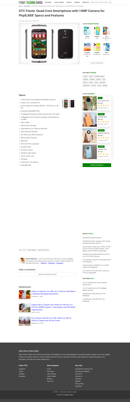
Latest (91, 24)
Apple (85, 76)
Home (20, 6)
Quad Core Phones (43, 250)
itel (104, 79)
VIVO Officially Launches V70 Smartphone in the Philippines (97, 261)
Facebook (51, 263)
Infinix (99, 79)
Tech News (48, 2)
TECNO (94, 85)
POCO (96, 82)
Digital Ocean (69, 395)
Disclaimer (78, 386)
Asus (90, 76)
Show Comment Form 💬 (47, 274)
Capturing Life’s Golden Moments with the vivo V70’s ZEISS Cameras (96, 255)
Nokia (85, 82)
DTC (24, 250)
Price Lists (50, 381)
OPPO (91, 82)
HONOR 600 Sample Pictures (92, 237)
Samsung (86, 85)
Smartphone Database (82, 371)
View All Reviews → (97, 165)
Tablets (69, 2)
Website (43, 263)
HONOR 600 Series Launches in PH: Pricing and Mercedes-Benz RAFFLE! (96, 242)
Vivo (99, 85)
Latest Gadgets (31, 250)
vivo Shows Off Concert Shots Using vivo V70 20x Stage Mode (96, 272)
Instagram (59, 263)
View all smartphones (96, 63)
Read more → (46, 359)
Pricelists (86, 2)
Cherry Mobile (99, 76)
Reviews (77, 2)
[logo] (31, 2)
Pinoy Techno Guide (31, 351)
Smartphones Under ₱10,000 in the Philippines (94, 295)
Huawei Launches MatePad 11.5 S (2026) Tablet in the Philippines (96, 266)
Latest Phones (59, 2)
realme (102, 82)
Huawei (92, 79)
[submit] (110, 2)
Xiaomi (105, 85)
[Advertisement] (47, 78)
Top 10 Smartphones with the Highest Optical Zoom (95, 283)
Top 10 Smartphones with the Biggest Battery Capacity (95, 289)
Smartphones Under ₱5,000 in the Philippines (94, 300)
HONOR (85, 79)
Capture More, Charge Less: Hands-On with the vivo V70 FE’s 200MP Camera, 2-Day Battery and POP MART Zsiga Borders (97, 249)
